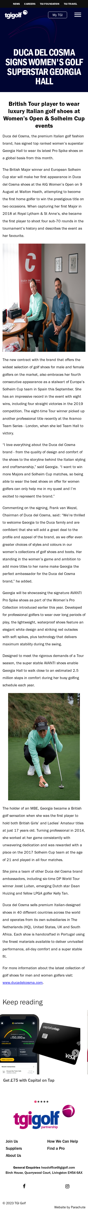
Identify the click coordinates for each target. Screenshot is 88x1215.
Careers (29, 3)
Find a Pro (56, 1148)
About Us (13, 1155)
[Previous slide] (7, 1053)
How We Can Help (62, 1141)
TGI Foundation (50, 3)
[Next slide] (75, 1053)
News (16, 3)
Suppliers (14, 1148)
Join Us (12, 1141)
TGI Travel (70, 3)
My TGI (58, 15)
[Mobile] (76, 15)
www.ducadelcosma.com (23, 982)
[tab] (35, 1101)
